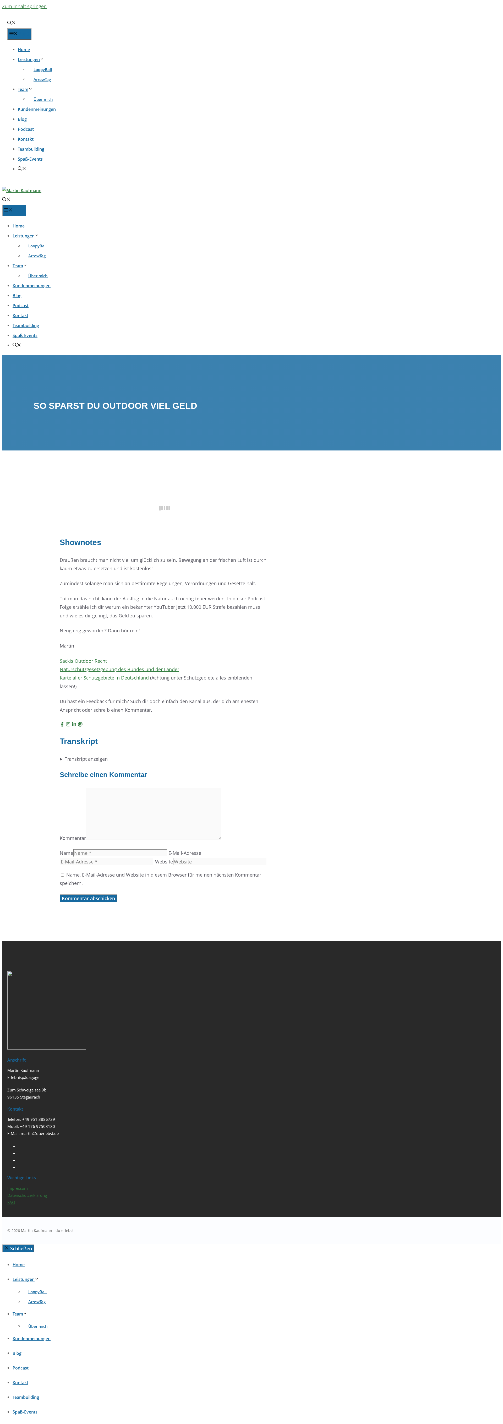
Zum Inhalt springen (24, 6)
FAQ (11, 1202)
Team (23, 89)
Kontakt (26, 139)
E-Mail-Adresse (184, 853)
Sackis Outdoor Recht (83, 661)
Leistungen (29, 59)
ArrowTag (42, 79)
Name (66, 853)
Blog (22, 119)
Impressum (17, 1188)
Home (24, 49)
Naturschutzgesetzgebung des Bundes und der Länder (119, 669)
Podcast (26, 129)
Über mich (43, 99)
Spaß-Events (30, 159)
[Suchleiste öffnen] (11, 23)
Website (164, 861)
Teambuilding (31, 149)
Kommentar (73, 838)
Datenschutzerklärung (27, 1195)
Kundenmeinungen (37, 109)
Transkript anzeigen (86, 759)
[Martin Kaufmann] (21, 190)
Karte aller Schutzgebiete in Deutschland (104, 678)
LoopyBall (43, 69)
